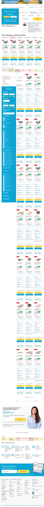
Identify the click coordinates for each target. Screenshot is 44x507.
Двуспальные (27, 493)
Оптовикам (40, 7)
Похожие (27, 86)
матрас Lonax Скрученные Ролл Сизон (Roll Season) (37, 309)
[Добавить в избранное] (7, 61)
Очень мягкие (18, 438)
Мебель (38, 15)
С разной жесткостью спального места (11, 439)
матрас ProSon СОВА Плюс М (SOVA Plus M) (38, 172)
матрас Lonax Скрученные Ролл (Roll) (28, 217)
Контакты (36, 7)
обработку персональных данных (27, 474)
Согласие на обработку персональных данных (4, 494)
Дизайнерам (11, 494)
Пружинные (19, 495)
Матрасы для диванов (27, 483)
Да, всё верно (6, 16)
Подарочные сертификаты (11, 490)
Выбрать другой (13, 16)
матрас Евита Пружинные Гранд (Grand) (28, 309)
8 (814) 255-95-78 (8, 413)
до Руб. (5, 37)
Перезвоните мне (24, 12)
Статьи (10, 488)
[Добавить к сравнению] (3, 61)
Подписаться (23, 471)
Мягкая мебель (31, 15)
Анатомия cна (7, 505)
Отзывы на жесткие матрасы (22, 432)
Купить (6, 59)
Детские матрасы (18, 483)
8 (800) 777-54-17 (35, 480)
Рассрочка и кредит (11, 492)
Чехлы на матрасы (26, 485)
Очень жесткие (25, 438)
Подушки (18, 487)
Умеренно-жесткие (37, 438)
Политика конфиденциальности (6, 491)
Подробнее (5, 57)
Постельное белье (19, 489)
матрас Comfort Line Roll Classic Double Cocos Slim (29, 356)
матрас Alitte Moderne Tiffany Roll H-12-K (20, 309)
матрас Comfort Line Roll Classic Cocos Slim (29, 172)
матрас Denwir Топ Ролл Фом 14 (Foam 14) (20, 172)
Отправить (20, 419)
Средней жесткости (3, 438)
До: (10, 94)
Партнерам (40, 9)
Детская (23, 15)
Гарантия (11, 484)
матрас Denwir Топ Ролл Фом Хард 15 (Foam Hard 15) (37, 263)
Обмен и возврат (12, 482)
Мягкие (30, 438)
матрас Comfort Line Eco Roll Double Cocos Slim (20, 217)
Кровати (18, 491)
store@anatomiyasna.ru (36, 489)
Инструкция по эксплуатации (4, 499)
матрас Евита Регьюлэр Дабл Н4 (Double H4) (37, 217)
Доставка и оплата (31, 7)
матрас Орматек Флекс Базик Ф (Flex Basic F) (37, 81)
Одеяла (26, 487)
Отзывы (3, 484)
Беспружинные (19, 493)
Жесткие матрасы (26, 492)
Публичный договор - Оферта (4, 488)
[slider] (3, 96)
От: (4, 94)
